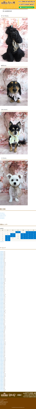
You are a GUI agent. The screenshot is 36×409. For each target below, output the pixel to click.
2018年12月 (2, 373)
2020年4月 (1, 352)
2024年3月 (1, 290)
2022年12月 (2, 310)
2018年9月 (1, 377)
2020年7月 (1, 348)
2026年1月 (1, 261)
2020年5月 (1, 351)
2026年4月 (1, 257)
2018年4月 (1, 384)
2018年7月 (1, 380)
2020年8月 (1, 347)
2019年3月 (1, 369)
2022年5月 (1, 319)
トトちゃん (3, 158)
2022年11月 (2, 311)
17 (12, 236)
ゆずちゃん (3, 65)
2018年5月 (1, 383)
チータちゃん (2, 218)
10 (12, 234)
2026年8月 (1, 251)
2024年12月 (2, 278)
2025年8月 (1, 267)
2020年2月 (1, 355)
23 (7, 238)
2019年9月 (1, 361)
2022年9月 (1, 314)
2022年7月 (1, 316)
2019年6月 (1, 365)
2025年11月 (2, 263)
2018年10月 (2, 376)
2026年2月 (1, 259)
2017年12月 (2, 389)
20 (28, 236)
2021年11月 (2, 327)
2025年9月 (1, 266)
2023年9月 (1, 298)
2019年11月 (2, 359)
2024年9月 (1, 282)
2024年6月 (1, 286)
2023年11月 (2, 295)
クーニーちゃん (5, 15)
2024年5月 (1, 287)
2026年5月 (1, 255)
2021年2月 (1, 339)
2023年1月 (1, 308)
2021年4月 (1, 336)
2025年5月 (1, 271)
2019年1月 (1, 372)
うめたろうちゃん (3, 215)
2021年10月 (2, 328)
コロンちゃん (4, 109)
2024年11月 (2, 279)
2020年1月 (1, 356)
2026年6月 (1, 254)
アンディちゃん (2, 214)
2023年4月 (1, 304)
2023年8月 (1, 299)
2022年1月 (1, 324)
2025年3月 (1, 274)
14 (33, 234)
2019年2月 (1, 371)
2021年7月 (1, 332)
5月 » (3, 241)
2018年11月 (2, 375)
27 (28, 238)
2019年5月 (1, 367)
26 (23, 238)
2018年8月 (1, 379)
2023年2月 (1, 307)
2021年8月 (1, 331)
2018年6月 (1, 381)
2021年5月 (1, 335)
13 (28, 234)
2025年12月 (2, 262)
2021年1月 (1, 340)
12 (23, 234)
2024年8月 (1, 283)
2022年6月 (1, 318)
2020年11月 (2, 343)
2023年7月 (1, 300)
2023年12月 (2, 294)
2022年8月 (1, 315)
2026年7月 (1, 253)
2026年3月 (1, 258)
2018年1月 (1, 388)
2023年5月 (1, 303)
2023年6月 (1, 302)
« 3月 (1, 241)
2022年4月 (1, 320)
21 (33, 236)
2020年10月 (2, 344)
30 (7, 240)
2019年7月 (1, 364)
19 (23, 236)
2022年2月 (1, 323)
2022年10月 (2, 312)
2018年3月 (1, 385)
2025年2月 (1, 275)
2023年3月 (1, 306)
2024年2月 (1, 291)
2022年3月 (1, 322)
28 (33, 238)
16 (7, 236)
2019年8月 (1, 363)
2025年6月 (1, 270)
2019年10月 (2, 360)
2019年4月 (1, 368)
